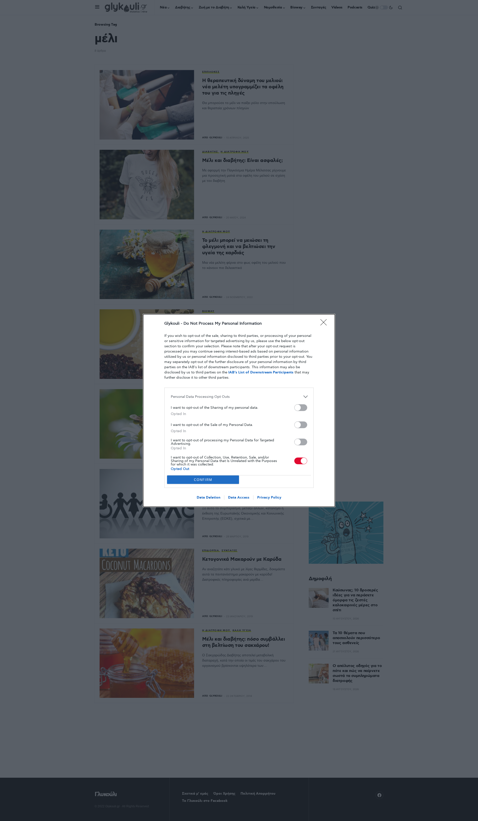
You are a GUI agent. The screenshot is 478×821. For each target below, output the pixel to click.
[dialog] (239, 410)
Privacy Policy (269, 497)
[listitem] (239, 396)
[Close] (325, 324)
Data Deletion (208, 497)
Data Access (238, 497)
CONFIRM (203, 480)
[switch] (300, 407)
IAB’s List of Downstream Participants (261, 372)
